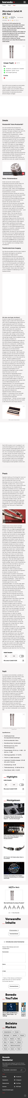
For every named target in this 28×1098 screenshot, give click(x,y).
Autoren (4, 1086)
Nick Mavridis (20, 17)
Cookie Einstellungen (7, 1090)
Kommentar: (5, 952)
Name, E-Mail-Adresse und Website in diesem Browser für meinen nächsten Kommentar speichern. (12, 979)
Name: (4, 964)
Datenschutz (5, 1083)
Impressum (5, 1080)
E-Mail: (4, 971)
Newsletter (10, 1070)
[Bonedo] (8, 2)
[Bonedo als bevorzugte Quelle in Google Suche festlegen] (13, 17)
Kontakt (4, 1076)
